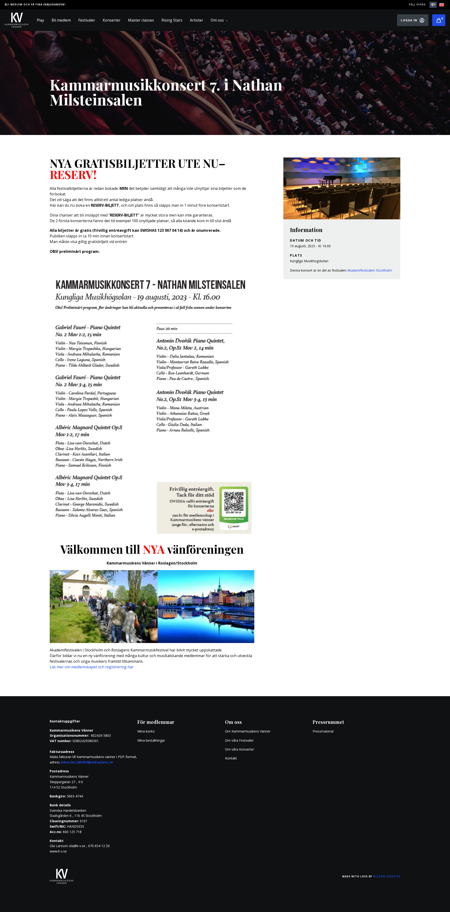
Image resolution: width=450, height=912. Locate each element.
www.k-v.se (58, 851)
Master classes (141, 20)
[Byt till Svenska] (433, 5)
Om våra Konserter (239, 749)
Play (40, 20)
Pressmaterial (323, 731)
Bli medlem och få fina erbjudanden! (35, 4)
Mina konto (146, 731)
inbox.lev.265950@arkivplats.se (87, 762)
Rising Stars (171, 20)
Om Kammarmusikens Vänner (247, 731)
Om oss (217, 20)
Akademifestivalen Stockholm (369, 270)
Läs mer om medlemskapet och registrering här (92, 666)
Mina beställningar (151, 740)
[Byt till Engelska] (441, 5)
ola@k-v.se (77, 846)
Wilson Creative (386, 876)
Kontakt (231, 758)
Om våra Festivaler (240, 740)
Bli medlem (61, 20)
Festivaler (86, 20)
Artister (196, 20)
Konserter (111, 20)
